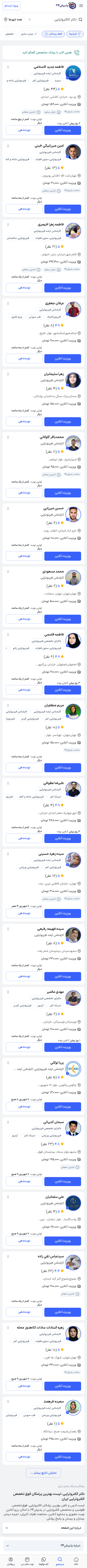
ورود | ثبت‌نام (11, 6)
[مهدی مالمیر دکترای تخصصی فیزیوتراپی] (73, 998)
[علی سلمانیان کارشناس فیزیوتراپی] (73, 1203)
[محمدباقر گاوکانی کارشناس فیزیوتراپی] (73, 443)
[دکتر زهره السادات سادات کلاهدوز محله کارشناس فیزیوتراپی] (73, 1334)
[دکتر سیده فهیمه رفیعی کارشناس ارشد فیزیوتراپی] (73, 935)
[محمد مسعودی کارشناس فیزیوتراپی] (73, 577)
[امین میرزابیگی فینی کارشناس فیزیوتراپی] (73, 152)
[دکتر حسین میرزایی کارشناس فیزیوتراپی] (73, 514)
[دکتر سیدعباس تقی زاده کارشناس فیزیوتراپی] (73, 1262)
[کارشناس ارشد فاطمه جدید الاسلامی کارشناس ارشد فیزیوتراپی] (73, 73)
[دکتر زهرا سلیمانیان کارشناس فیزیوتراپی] (73, 380)
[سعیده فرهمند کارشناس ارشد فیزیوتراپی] (73, 1407)
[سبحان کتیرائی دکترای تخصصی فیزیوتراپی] (73, 1128)
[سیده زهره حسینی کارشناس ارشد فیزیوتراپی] (73, 860)
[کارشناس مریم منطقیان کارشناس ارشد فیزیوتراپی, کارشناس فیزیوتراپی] (73, 711)
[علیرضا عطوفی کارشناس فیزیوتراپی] (73, 789)
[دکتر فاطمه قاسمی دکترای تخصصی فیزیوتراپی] (73, 641)
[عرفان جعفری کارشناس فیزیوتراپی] (73, 309)
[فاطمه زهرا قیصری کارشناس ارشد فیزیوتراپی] (73, 230)
